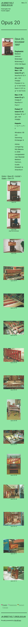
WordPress (17, 620)
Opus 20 (11, 176)
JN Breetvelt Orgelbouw (13, 617)
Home (4, 176)
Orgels (4, 178)
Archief (17, 176)
